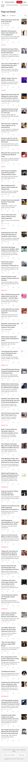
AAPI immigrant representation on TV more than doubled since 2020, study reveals (10, 522)
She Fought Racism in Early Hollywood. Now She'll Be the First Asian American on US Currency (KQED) (10, 731)
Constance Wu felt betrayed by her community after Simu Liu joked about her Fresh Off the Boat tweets (10, 684)
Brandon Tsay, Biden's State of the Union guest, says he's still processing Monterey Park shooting (10, 400)
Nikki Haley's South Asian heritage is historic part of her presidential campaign (10, 385)
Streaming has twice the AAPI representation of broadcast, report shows (9, 234)
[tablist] (8, 15)
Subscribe (19, 2)
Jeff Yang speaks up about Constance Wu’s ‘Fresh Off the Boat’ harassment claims (10, 702)
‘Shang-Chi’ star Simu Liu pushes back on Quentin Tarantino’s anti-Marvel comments (9, 553)
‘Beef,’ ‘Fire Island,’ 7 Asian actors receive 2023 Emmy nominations (9, 70)
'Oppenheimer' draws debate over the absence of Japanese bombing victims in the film (10, 55)
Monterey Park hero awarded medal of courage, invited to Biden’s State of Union (8, 417)
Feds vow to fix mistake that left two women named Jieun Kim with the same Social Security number (10, 375)
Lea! (8, 25)
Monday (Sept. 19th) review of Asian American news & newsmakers (9, 736)
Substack (6, 759)
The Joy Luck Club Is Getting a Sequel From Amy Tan (8, 633)
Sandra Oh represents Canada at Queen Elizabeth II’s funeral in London (9, 721)
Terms (18, 749)
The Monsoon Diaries (8, 671)
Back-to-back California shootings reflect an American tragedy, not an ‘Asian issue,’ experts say (9, 431)
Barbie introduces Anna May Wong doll (10, 221)
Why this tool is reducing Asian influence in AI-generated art (9, 125)
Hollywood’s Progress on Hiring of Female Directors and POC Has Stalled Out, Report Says (10, 475)
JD (8, 651)
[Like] (2, 27)
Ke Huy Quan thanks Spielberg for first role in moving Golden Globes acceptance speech (10, 464)
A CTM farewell (5, 23)
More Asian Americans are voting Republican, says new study (9, 343)
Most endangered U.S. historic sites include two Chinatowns (9, 187)
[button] (2, 5)
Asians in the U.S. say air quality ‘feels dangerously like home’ (10, 140)
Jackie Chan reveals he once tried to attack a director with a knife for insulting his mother (9, 614)
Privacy (14, 749)
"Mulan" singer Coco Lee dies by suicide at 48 (9, 79)
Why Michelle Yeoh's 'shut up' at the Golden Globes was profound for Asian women (10, 460)
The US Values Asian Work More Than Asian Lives (10, 414)
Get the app (21, 755)
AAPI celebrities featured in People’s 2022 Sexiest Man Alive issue (9, 586)
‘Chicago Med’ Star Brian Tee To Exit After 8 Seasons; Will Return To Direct (10, 663)
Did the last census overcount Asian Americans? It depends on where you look (9, 263)
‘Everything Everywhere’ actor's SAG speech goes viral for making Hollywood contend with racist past (9, 353)
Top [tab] (7, 15)
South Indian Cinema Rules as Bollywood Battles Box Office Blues (10, 601)
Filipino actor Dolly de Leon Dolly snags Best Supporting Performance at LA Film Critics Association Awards (10, 507)
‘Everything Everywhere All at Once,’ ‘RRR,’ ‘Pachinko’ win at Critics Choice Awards (8, 450)
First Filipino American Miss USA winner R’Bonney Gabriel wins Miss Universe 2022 (10, 445)
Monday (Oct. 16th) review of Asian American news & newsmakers (10, 648)
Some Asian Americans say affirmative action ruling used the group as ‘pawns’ (10, 96)
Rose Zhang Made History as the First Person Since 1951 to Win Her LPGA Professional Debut (10, 144)
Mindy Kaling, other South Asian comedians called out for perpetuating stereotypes (9, 512)
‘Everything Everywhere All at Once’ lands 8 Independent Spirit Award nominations (10, 557)
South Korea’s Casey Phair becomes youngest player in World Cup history (10, 50)
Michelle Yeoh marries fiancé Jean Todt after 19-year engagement (9, 33)
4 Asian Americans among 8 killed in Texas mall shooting (10, 202)
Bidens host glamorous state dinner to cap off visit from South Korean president (10, 238)
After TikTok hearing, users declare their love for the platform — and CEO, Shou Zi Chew (10, 296)
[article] (14, 23)
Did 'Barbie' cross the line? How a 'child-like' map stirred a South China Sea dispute (9, 82)
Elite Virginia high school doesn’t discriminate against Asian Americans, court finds (9, 177)
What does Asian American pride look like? (10, 20)
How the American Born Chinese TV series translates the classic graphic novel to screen (10, 497)
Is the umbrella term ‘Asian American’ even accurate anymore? (10, 311)
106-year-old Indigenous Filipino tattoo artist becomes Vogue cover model (10, 282)
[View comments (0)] (8, 27)
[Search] (25, 15)
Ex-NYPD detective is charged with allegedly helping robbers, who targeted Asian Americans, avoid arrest (10, 129)
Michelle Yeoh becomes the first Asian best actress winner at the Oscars (10, 325)
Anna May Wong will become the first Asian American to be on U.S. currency (8, 629)
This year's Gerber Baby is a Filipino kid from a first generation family (10, 65)
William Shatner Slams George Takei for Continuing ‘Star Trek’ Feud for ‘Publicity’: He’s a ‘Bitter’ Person (10, 572)
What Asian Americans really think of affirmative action (10, 338)
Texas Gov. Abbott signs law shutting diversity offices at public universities (10, 115)
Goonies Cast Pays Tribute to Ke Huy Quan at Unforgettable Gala (9, 493)
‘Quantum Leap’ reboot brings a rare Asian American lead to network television (9, 717)
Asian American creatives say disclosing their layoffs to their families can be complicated (9, 404)
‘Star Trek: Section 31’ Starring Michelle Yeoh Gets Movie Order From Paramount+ (9, 253)
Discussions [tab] (12, 15)
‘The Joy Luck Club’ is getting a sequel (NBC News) (8, 644)
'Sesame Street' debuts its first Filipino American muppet (9, 206)
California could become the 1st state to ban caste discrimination (9, 315)
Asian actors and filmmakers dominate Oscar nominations (8, 435)
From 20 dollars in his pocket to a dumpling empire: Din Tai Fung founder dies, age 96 (9, 300)
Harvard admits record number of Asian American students (10, 278)
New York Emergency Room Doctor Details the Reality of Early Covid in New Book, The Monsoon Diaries (10, 674)
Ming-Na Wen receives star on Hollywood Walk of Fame (10, 154)
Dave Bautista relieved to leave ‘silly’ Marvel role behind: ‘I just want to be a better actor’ (9, 479)
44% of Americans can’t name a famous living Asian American (8, 216)
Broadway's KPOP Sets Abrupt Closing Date (9, 526)
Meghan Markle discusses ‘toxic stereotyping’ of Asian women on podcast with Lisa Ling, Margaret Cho (9, 688)
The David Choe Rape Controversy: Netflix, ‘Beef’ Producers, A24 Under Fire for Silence (10, 249)
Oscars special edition (6, 329)
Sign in (25, 2)
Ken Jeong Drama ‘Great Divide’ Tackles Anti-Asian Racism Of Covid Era (10, 658)
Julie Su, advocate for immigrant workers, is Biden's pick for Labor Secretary (9, 357)
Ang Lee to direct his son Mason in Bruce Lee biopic (9, 536)
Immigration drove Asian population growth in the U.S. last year (9, 110)
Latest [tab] (3, 15)
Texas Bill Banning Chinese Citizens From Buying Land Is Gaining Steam (10, 371)
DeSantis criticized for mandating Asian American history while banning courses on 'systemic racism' (9, 191)
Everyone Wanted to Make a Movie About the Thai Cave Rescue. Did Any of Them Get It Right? (10, 706)
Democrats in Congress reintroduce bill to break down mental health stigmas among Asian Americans (10, 159)
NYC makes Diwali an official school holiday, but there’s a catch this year (10, 100)
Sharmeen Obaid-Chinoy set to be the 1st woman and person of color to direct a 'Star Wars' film (10, 268)
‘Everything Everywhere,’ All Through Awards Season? (9, 596)
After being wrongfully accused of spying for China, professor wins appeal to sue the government (9, 172)
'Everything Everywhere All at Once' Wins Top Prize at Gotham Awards (10, 539)
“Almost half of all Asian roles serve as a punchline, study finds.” (10, 619)
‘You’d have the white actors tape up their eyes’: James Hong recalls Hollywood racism (9, 582)
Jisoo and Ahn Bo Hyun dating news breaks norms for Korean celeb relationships (10, 37)
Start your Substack (10, 755)
